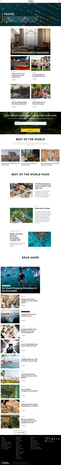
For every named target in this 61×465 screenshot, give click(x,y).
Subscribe (32, 439)
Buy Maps (17, 443)
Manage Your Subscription (34, 443)
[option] (10, 157)
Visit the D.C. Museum (19, 448)
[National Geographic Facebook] (47, 439)
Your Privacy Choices (4, 448)
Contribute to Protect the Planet (36, 448)
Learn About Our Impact (20, 451)
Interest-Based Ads (4, 445)
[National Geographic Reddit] (59, 439)
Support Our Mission (19, 453)
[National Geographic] (30, 1)
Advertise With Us (19, 458)
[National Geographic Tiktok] (56, 439)
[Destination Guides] (30, 215)
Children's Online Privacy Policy (6, 443)
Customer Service (33, 440)
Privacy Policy (3, 440)
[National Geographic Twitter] (50, 439)
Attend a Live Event (19, 440)
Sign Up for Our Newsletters (35, 447)
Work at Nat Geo (33, 445)
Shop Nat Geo (18, 447)
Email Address (17, 120)
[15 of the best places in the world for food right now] (30, 190)
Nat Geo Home (18, 439)
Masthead (17, 455)
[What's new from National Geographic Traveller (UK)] (30, 239)
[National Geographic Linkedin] (54, 439)
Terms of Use (3, 439)
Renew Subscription (33, 442)
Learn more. (30, 145)
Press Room (18, 456)
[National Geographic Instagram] (45, 439)
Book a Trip (18, 442)
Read (14, 79)
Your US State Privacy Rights (6, 442)
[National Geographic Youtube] (52, 439)
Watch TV (17, 450)
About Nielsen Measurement (6, 447)
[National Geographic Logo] (5, 463)
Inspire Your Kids (19, 445)
